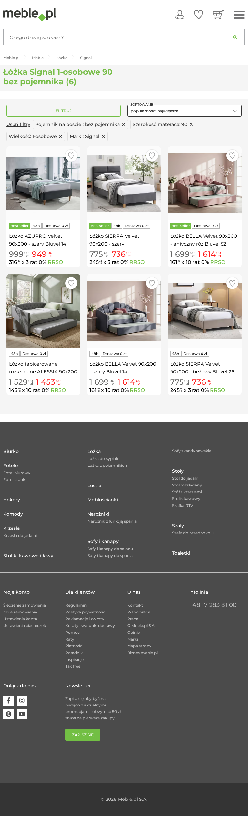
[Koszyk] (218, 14)
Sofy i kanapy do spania (110, 555)
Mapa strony (139, 645)
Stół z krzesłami (187, 491)
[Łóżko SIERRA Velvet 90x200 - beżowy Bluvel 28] (205, 311)
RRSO (55, 262)
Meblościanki (103, 500)
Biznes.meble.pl (142, 652)
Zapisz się (83, 734)
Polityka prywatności (85, 612)
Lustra (94, 485)
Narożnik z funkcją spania (112, 521)
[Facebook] (8, 701)
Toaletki (181, 553)
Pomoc (72, 632)
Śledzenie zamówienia (24, 605)
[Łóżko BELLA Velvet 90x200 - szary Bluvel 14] (124, 311)
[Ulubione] (198, 14)
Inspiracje (74, 659)
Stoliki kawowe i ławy (28, 556)
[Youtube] (22, 714)
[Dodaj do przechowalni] (71, 156)
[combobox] (184, 111)
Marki (132, 639)
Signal (84, 136)
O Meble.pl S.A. (141, 625)
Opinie (133, 632)
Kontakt (135, 605)
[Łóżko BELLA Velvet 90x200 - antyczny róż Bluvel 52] (205, 183)
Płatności (74, 645)
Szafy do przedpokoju (193, 532)
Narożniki (98, 514)
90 (160, 124)
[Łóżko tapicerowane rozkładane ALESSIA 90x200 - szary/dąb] (43, 311)
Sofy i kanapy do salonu (110, 548)
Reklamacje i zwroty (84, 618)
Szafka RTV (182, 505)
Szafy (178, 525)
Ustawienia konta (20, 618)
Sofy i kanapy (103, 541)
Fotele (10, 465)
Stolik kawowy (186, 498)
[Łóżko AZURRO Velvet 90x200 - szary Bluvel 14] (43, 183)
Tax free (72, 666)
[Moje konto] (179, 14)
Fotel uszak (14, 479)
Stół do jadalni (185, 478)
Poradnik (74, 652)
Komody (13, 514)
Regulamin (76, 605)
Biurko (11, 451)
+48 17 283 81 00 (213, 605)
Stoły (178, 471)
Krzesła (11, 528)
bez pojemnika (77, 124)
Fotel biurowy (16, 472)
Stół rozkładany (187, 485)
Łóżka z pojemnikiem (108, 465)
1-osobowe (33, 136)
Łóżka (94, 451)
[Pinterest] (8, 714)
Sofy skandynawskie (191, 450)
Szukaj (235, 37)
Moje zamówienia (20, 612)
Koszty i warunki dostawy (90, 625)
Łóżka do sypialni (104, 458)
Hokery (11, 500)
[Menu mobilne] (239, 15)
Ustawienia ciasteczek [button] (24, 625)
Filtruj (64, 110)
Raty (69, 639)
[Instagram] (22, 701)
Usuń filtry (18, 124)
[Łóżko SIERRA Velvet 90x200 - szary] (124, 183)
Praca (132, 618)
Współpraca (138, 612)
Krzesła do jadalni (20, 535)
